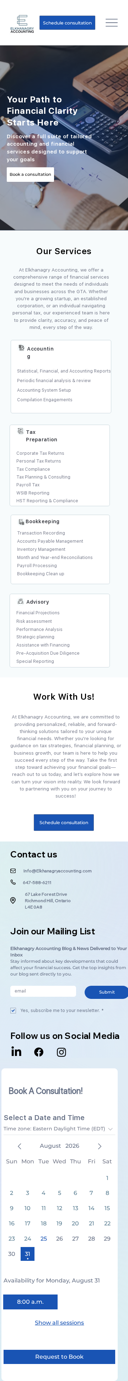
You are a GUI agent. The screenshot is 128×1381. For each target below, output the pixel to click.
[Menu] (111, 23)
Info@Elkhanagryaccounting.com (57, 870)
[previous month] (19, 1146)
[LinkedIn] (16, 1052)
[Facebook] (39, 1052)
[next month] (99, 1146)
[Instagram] (61, 1052)
